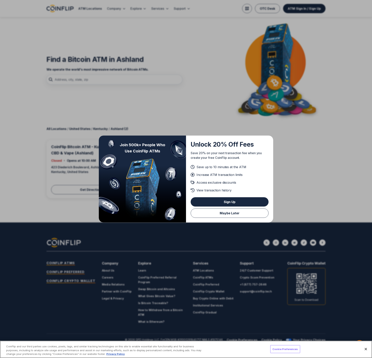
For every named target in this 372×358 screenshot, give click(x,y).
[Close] (366, 349)
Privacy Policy (115, 353)
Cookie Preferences (285, 348)
